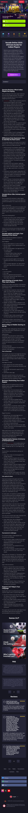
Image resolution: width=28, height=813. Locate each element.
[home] (4, 1)
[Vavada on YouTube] (9, 790)
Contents (12, 771)
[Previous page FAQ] (9, 692)
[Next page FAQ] (18, 692)
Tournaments (21, 769)
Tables (14, 769)
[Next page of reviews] (18, 761)
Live (9, 769)
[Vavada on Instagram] (2, 790)
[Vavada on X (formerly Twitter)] (5, 790)
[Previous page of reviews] (9, 761)
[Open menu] (26, 2)
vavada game (6, 100)
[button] (26, 8)
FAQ (17, 771)
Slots (5, 769)
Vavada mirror (14, 74)
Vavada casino (10, 443)
